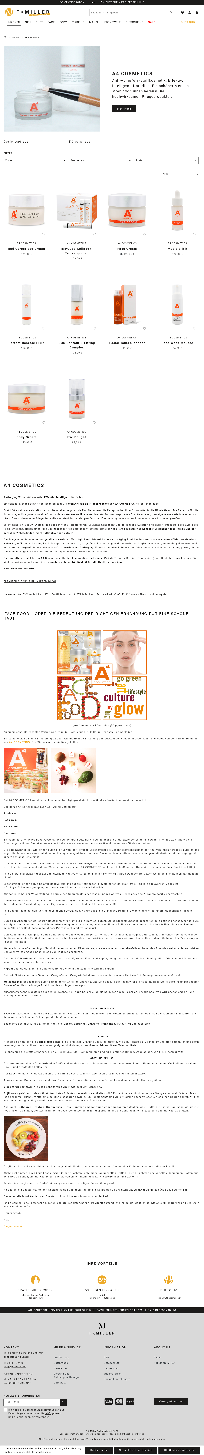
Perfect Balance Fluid (27, 343)
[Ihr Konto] (189, 12)
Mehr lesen (124, 108)
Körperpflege (80, 141)
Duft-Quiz (60, 1382)
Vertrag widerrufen (171, 1401)
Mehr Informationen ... (39, 1452)
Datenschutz (112, 1363)
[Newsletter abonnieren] (63, 1402)
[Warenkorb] (196, 12)
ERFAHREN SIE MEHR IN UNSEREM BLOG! (30, 581)
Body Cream (26, 437)
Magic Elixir (177, 249)
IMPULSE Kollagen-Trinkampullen (77, 251)
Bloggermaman (13, 1226)
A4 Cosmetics (26, 243)
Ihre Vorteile (61, 1357)
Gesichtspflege (16, 141)
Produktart (77, 160)
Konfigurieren (99, 1450)
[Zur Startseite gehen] (28, 12)
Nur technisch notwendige (135, 1450)
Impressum (111, 1368)
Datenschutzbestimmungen (42, 1409)
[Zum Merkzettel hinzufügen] (43, 234)
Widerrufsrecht (113, 1373)
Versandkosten (94, 1439)
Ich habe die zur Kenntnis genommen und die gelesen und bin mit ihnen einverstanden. (36, 1413)
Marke (9, 160)
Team (157, 1357)
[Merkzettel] (182, 12)
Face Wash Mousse (177, 343)
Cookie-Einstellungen (117, 1379)
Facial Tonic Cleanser (127, 343)
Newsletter (60, 1368)
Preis (139, 160)
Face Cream (127, 249)
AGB (106, 1357)
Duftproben (61, 1363)
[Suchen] (170, 12)
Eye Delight (76, 437)
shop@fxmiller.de (15, 1366)
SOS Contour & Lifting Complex (77, 345)
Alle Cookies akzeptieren (179, 1450)
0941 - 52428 (15, 1363)
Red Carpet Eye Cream (26, 249)
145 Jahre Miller (164, 1363)
